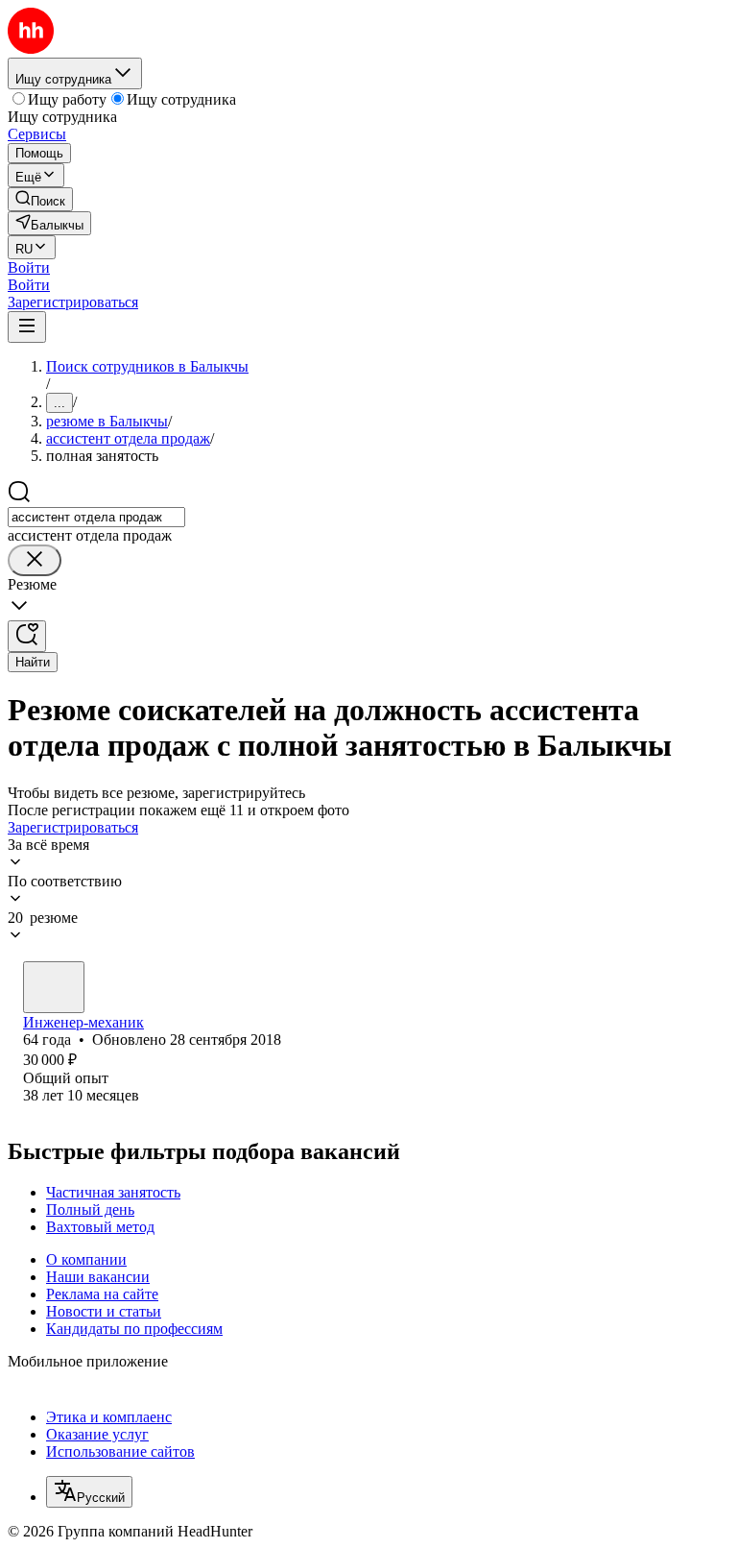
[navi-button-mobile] (27, 327)
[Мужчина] (53, 987)
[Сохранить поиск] (27, 636)
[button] (29, 267)
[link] (40, 199)
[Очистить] (34, 560)
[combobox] (96, 517)
